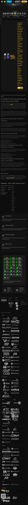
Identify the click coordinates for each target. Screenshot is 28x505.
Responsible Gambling (3, 190)
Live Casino (8, 16)
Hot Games (3, 16)
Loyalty (9, 187)
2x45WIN (11, 104)
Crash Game (18, 16)
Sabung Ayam (13, 209)
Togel (12, 15)
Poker (23, 15)
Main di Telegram (9, 1)
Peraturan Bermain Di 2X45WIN (4, 193)
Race (10, 15)
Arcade (20, 15)
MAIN (21, 87)
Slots (6, 15)
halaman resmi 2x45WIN (10, 177)
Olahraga (15, 15)
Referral (9, 189)
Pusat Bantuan (3, 187)
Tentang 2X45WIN (4, 185)
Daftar (24, 1)
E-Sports (25, 16)
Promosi (9, 185)
